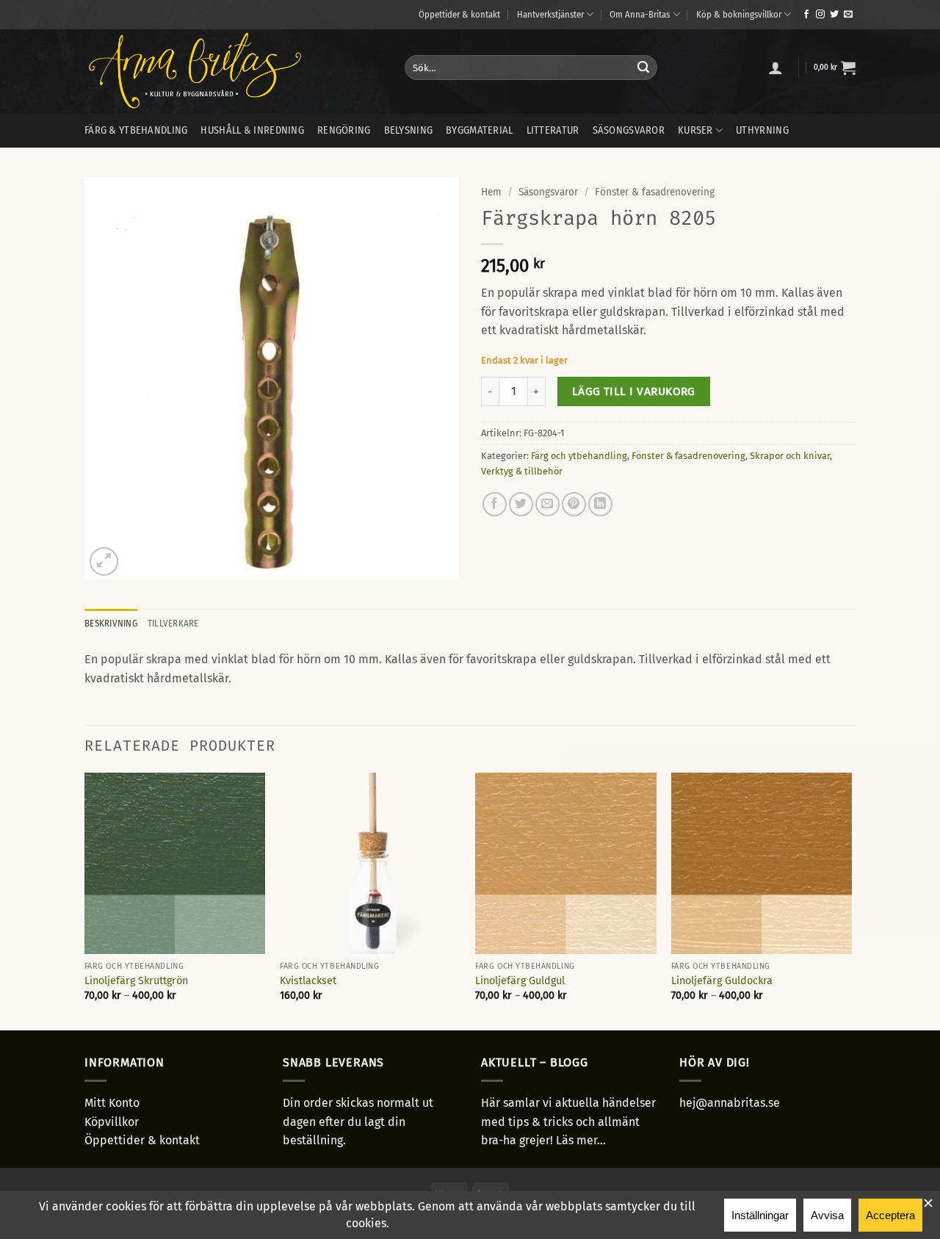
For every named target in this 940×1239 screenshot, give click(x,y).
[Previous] (85, 900)
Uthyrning (762, 130)
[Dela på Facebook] (494, 504)
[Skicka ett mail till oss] (848, 15)
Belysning (408, 130)
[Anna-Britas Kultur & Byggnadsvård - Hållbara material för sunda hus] (233, 71)
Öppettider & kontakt (459, 14)
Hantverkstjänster (550, 14)
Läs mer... (581, 1140)
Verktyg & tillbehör (522, 471)
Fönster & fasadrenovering (655, 192)
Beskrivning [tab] (110, 623)
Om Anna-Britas (640, 14)
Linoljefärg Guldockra (722, 981)
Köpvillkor (111, 1122)
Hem (491, 192)
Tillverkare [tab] (173, 623)
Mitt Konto (112, 1103)
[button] (775, 67)
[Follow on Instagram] (820, 15)
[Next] (851, 900)
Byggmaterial (479, 130)
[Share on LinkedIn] (600, 504)
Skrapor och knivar (790, 455)
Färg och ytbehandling (579, 455)
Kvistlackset (308, 981)
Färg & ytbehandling (135, 130)
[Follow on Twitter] (834, 15)
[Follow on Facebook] (806, 15)
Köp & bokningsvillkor (738, 14)
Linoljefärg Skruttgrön (136, 981)
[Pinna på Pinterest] (574, 504)
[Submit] (643, 67)
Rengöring (344, 130)
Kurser (695, 130)
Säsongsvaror (629, 130)
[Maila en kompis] (547, 504)
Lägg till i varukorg (633, 391)
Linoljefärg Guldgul (520, 981)
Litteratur (553, 130)
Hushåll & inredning (251, 130)
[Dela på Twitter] (521, 504)
